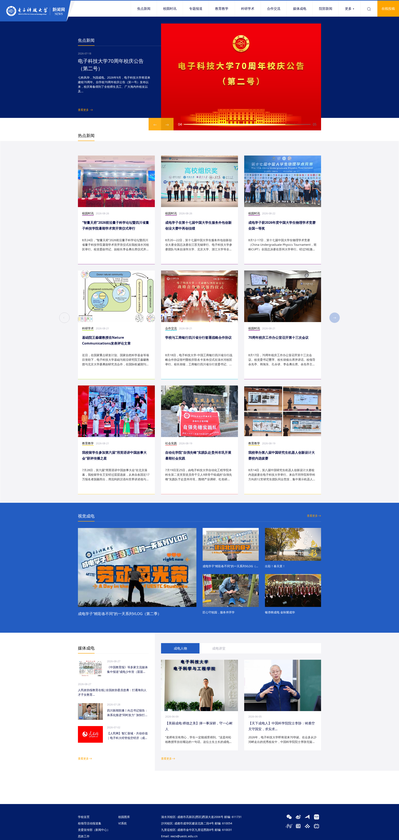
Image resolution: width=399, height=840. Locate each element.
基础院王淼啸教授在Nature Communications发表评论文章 (106, 340)
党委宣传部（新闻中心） (94, 830)
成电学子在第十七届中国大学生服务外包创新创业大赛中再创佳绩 (198, 225)
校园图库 (124, 817)
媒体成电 (299, 8)
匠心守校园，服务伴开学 (219, 612)
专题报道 (195, 8)
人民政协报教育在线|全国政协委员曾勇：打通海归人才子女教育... (112, 692)
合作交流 (273, 8)
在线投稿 (388, 8)
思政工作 (84, 836)
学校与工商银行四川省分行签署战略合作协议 (198, 337)
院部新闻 (325, 8)
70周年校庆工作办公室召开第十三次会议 (278, 337)
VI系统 (122, 823)
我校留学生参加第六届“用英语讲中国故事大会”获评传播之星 (114, 455)
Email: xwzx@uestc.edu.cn (179, 836)
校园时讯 (169, 8)
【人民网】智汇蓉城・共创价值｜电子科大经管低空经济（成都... (127, 735)
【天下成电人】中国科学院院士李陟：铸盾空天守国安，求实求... (281, 726)
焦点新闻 (143, 8)
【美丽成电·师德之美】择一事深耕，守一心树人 (199, 726)
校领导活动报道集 (89, 823)
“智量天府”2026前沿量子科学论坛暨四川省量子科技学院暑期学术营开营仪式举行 (115, 225)
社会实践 (171, 443)
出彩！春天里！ (275, 566)
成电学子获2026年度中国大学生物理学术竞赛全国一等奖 (282, 225)
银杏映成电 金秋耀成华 (280, 612)
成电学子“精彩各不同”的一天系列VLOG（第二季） (119, 613)
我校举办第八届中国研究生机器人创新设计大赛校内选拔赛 (281, 455)
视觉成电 (86, 516)
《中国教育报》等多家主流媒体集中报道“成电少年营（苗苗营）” (127, 669)
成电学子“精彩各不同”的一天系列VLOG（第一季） (231, 566)
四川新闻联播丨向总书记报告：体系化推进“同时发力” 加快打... (127, 712)
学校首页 (84, 817)
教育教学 (221, 8)
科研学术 (247, 8)
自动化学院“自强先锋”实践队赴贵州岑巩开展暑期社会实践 (198, 455)
